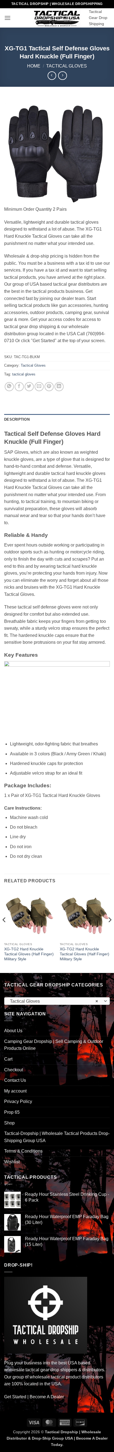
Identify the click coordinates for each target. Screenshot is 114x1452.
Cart (8, 1059)
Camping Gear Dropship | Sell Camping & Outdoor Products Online (53, 1045)
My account (15, 1091)
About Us (13, 1030)
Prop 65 (12, 1112)
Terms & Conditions (23, 1151)
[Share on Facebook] (19, 386)
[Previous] (4, 930)
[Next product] (52, 75)
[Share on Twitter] (29, 386)
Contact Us (15, 1080)
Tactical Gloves (66, 66)
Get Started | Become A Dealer (34, 1396)
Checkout (13, 1069)
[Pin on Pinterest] (49, 386)
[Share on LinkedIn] (59, 386)
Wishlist (12, 1161)
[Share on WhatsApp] (9, 386)
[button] (7, 18)
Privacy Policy (18, 1101)
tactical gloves (23, 374)
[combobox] (57, 1001)
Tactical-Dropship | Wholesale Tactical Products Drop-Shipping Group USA (57, 1137)
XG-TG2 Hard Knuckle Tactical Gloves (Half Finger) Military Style (29, 954)
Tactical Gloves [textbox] (54, 1001)
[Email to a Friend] (39, 386)
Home (33, 66)
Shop (9, 1123)
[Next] (109, 930)
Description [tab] (17, 419)
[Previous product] (62, 75)
